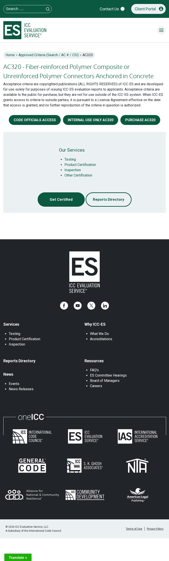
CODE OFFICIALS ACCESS (35, 120)
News (8, 374)
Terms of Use (134, 528)
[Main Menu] (161, 30)
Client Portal (145, 9)
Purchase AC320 (140, 120)
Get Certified (61, 199)
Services (11, 324)
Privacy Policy (155, 528)
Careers (96, 386)
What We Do (99, 334)
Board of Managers (104, 381)
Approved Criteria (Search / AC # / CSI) (48, 55)
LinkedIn (105, 306)
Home (10, 55)
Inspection (72, 170)
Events (14, 384)
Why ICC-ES (95, 324)
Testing (70, 159)
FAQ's (94, 370)
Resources (94, 361)
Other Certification (78, 175)
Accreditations (101, 339)
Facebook (64, 306)
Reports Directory (108, 199)
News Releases (21, 389)
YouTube (78, 306)
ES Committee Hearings (108, 375)
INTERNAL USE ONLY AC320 (90, 120)
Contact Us (109, 9)
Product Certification (80, 165)
